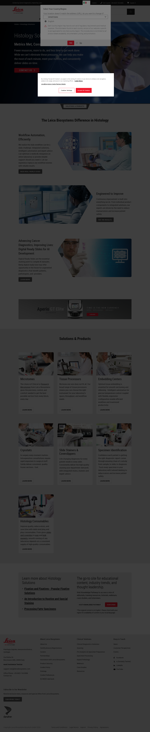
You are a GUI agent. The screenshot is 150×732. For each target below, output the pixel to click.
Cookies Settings (66, 90)
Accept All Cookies (84, 90)
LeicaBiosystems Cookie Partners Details (53, 84)
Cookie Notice (79, 81)
